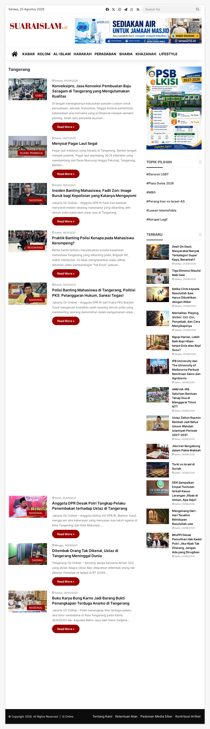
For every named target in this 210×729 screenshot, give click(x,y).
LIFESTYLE (168, 54)
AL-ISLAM (62, 54)
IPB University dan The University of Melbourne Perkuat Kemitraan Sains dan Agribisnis (186, 369)
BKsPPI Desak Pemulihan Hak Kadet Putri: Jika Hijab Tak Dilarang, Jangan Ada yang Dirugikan (187, 543)
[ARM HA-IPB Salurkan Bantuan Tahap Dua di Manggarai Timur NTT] (157, 394)
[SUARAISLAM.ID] (38, 26)
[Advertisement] (72, 408)
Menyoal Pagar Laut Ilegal (74, 143)
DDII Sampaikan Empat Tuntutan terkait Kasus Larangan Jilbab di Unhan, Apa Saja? (185, 491)
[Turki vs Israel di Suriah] (157, 469)
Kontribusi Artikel (188, 716)
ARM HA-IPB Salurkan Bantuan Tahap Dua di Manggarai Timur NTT (184, 397)
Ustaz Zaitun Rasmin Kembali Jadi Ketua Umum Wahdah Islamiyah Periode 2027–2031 (186, 426)
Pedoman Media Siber (156, 716)
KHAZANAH (146, 54)
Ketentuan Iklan (126, 716)
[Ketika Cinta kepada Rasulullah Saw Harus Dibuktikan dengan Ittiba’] (157, 294)
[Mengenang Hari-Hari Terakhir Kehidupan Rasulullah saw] (157, 516)
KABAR (28, 54)
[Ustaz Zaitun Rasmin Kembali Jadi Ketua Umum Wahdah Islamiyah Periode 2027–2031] (157, 423)
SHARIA (126, 54)
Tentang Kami (102, 716)
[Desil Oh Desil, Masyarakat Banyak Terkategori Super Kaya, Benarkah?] (157, 252)
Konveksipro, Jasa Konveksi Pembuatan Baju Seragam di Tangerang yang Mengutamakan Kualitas (91, 91)
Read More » (65, 127)
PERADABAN (105, 54)
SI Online (67, 716)
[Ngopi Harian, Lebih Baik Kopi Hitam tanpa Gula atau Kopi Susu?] (157, 342)
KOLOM (44, 54)
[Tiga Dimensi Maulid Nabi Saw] (157, 276)
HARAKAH (83, 54)
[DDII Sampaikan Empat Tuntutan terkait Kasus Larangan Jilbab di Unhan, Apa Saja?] (157, 488)
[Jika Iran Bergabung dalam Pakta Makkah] (157, 451)
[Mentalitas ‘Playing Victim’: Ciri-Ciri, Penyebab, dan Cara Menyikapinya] (157, 318)
